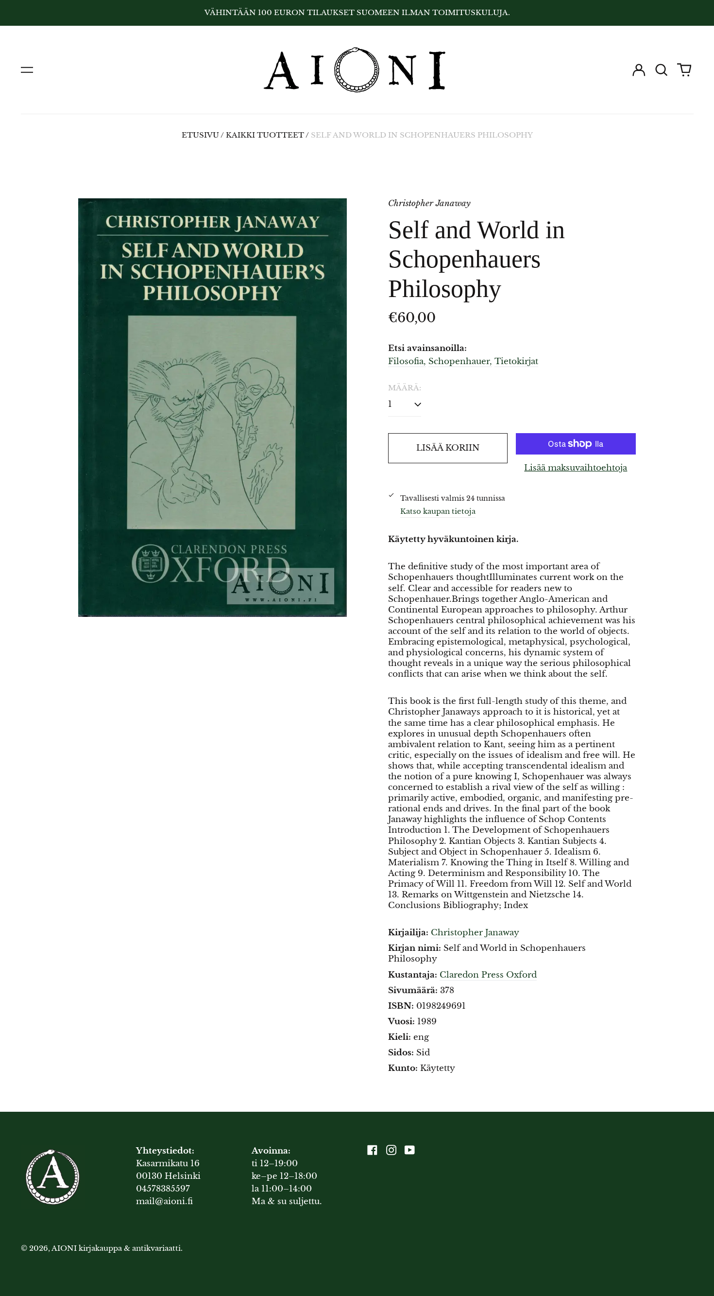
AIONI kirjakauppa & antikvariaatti (116, 1248)
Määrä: (404, 388)
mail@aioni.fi (164, 1201)
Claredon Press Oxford (488, 975)
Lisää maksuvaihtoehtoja (575, 468)
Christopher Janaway (475, 933)
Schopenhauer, (460, 361)
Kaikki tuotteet (265, 135)
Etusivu (200, 135)
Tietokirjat (516, 361)
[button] (661, 70)
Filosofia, (407, 361)
